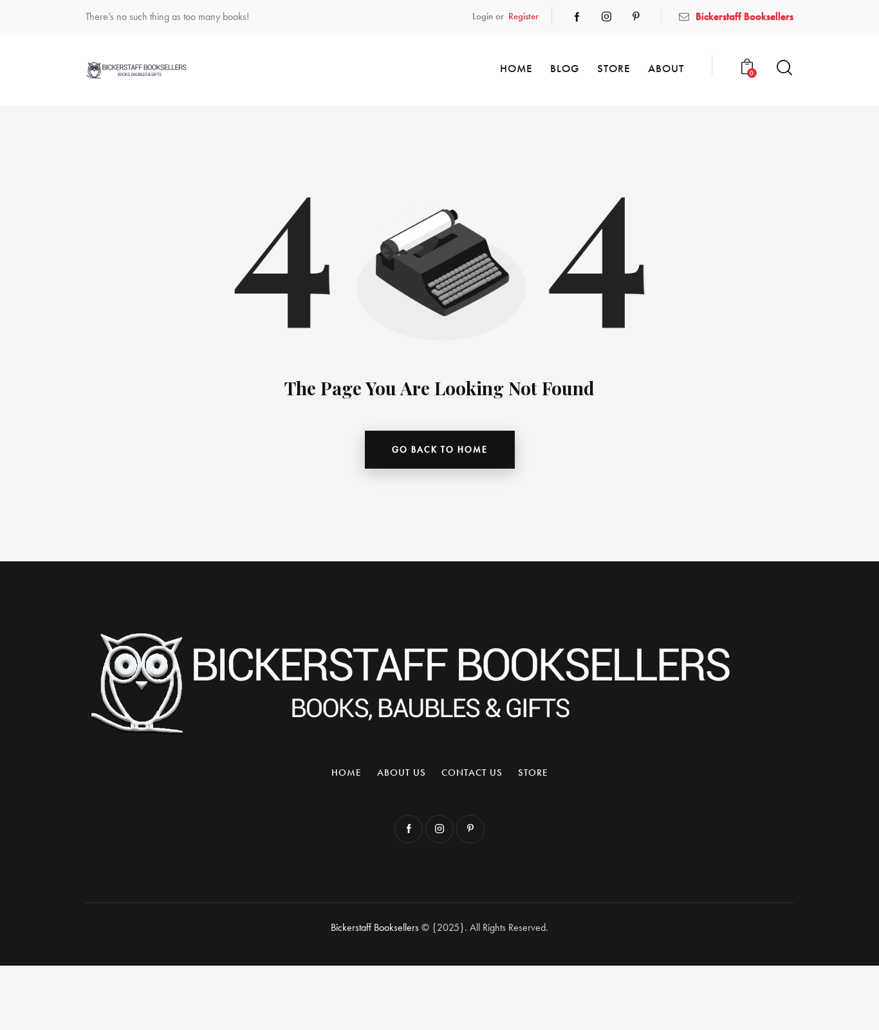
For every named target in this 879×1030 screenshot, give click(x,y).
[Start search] (784, 68)
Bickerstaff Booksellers (375, 927)
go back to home (440, 449)
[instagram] (607, 17)
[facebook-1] (577, 17)
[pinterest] (636, 17)
